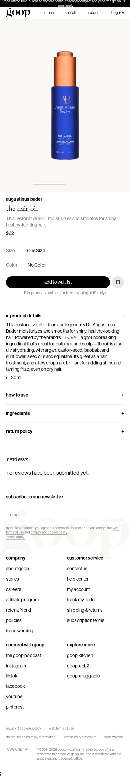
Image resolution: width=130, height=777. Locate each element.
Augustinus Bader (24, 199)
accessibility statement (80, 737)
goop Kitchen (80, 655)
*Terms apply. (15, 537)
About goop (17, 568)
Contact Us (77, 568)
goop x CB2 (78, 665)
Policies (14, 620)
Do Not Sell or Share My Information (31, 737)
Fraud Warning (19, 630)
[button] (65, 105)
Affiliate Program (22, 599)
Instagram (16, 665)
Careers (13, 589)
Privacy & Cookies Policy (23, 728)
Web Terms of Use (61, 728)
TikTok (11, 675)
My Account (78, 589)
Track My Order (81, 599)
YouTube (14, 696)
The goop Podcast (23, 655)
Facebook (15, 686)
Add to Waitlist (58, 282)
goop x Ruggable (83, 675)
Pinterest (15, 707)
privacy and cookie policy (49, 532)
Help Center (78, 579)
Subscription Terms (86, 620)
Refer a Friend (18, 610)
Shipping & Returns (85, 610)
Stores (12, 579)
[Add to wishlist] (118, 282)
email (14, 509)
